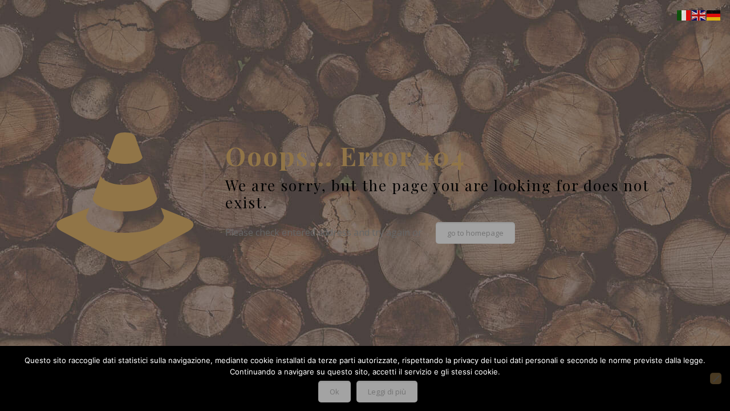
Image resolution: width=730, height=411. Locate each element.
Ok (334, 391)
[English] (699, 14)
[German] (714, 14)
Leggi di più (387, 391)
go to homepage (475, 233)
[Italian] (684, 14)
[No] (715, 378)
